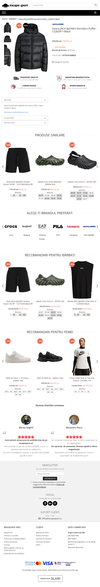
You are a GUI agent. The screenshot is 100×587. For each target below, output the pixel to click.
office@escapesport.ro (51, 518)
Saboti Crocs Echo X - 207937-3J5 (50, 301)
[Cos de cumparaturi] (95, 12)
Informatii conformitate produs (16, 112)
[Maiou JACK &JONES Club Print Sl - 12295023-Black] (82, 280)
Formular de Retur (43, 542)
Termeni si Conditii (11, 535)
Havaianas (74, 235)
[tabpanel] (31, 47)
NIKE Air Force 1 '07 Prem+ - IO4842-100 (18, 379)
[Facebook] (45, 503)
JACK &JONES (89, 235)
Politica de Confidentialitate (14, 539)
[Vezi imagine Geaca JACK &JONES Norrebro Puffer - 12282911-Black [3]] (7, 61)
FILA (58, 235)
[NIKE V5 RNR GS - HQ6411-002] (50, 356)
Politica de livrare (10, 542)
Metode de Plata (42, 532)
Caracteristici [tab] (9, 118)
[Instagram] (55, 503)
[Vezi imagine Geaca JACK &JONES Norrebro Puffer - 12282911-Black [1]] (7, 38)
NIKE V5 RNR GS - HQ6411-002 (50, 378)
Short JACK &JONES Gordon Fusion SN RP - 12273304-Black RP (18, 183)
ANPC (38, 545)
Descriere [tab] (7, 100)
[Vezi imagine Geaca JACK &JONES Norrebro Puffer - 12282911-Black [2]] (7, 50)
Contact (7, 545)
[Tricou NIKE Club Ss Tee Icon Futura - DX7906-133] (82, 356)
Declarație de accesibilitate (14, 553)
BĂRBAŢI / (13, 19)
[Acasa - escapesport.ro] (15, 5)
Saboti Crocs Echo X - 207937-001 (82, 182)
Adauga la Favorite (61, 62)
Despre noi (8, 532)
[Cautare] (95, 5)
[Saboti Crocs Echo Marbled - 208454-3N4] (50, 160)
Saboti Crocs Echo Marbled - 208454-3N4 (50, 183)
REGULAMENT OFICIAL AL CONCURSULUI (14, 549)
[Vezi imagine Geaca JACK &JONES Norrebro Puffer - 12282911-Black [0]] (7, 27)
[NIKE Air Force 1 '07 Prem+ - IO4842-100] (18, 356)
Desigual (26, 235)
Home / (5, 19)
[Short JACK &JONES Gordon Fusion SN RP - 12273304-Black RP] (18, 160)
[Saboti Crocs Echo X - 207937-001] (82, 160)
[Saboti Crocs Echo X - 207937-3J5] (50, 280)
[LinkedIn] (50, 503)
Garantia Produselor (44, 539)
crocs (11, 235)
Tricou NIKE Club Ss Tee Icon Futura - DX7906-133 (82, 379)
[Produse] (4, 13)
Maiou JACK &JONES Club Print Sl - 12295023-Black (82, 302)
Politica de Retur (42, 535)
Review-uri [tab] (9, 122)
